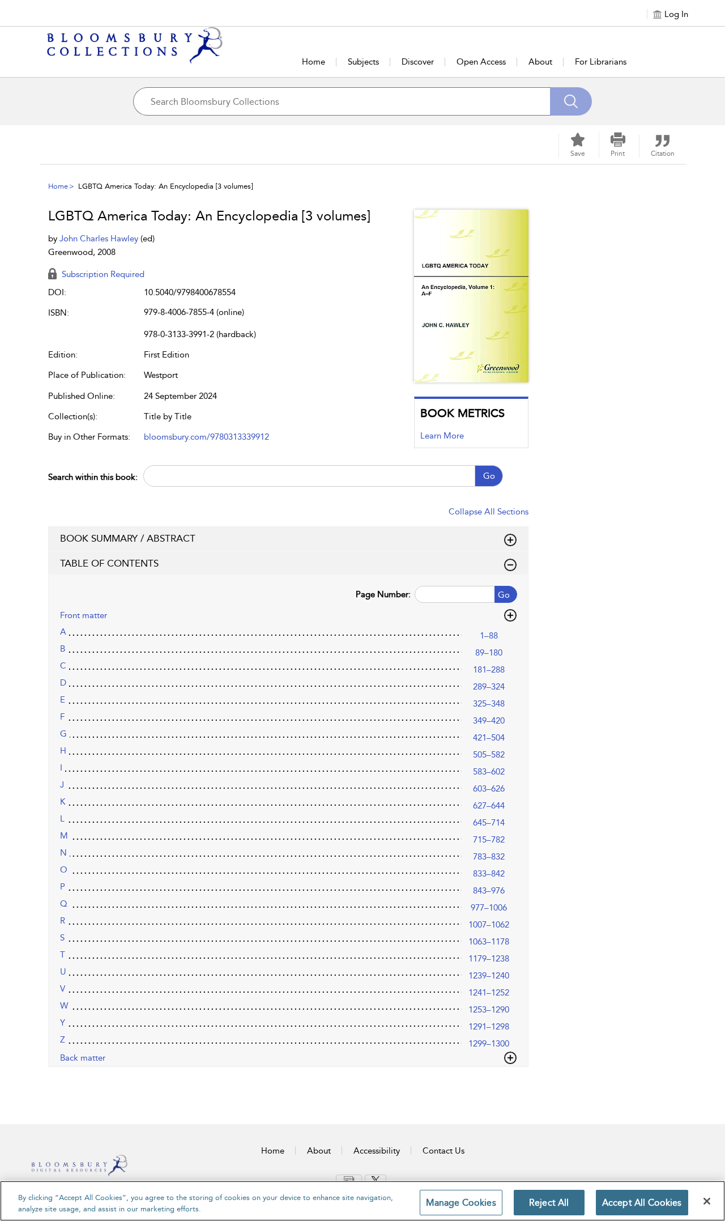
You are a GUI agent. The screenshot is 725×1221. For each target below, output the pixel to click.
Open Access (481, 62)
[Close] (706, 1201)
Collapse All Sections (488, 512)
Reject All (549, 1202)
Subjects (363, 62)
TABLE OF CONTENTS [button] (109, 563)
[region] (362, 1201)
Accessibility (376, 1151)
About (540, 62)
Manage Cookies (461, 1202)
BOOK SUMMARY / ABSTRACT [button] (127, 538)
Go (489, 476)
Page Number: (383, 594)
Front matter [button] (83, 615)
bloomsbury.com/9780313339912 (206, 437)
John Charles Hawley (99, 238)
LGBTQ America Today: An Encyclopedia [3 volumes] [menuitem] (165, 186)
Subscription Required (101, 274)
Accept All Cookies (642, 1202)
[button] (618, 145)
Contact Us (443, 1151)
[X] (375, 1180)
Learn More (442, 436)
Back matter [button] (82, 1058)
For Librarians (600, 62)
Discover (418, 62)
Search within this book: (93, 477)
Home (313, 62)
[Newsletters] (348, 1180)
